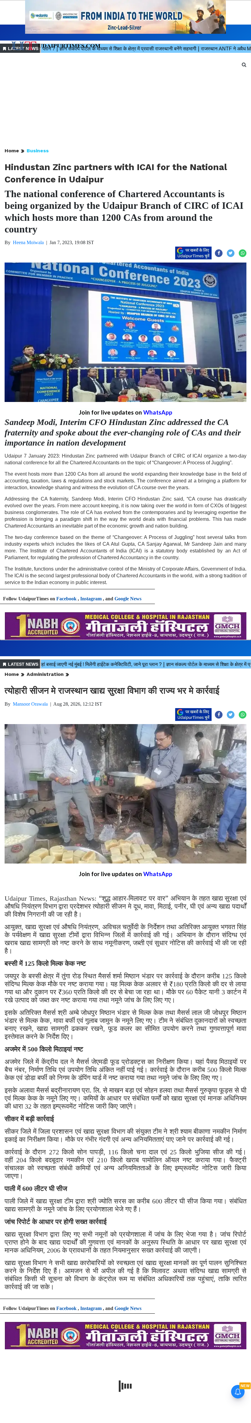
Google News (127, 598)
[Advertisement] (125, 101)
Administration (45, 674)
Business (38, 151)
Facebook (66, 598)
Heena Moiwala (28, 242)
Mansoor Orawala (30, 704)
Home (12, 151)
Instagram (91, 598)
